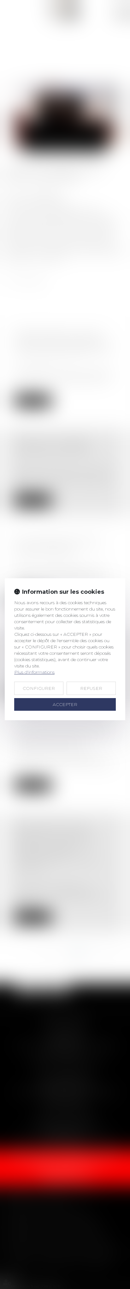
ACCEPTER (65, 704)
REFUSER (91, 688)
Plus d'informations (34, 672)
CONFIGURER (39, 688)
